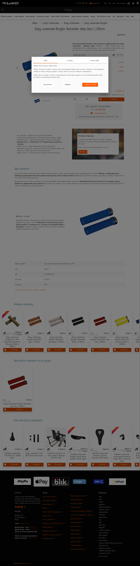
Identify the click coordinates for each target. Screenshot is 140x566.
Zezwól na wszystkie (90, 84)
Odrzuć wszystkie (48, 84)
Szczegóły (70, 60)
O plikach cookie (94, 60)
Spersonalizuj (68, 84)
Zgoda (45, 60)
